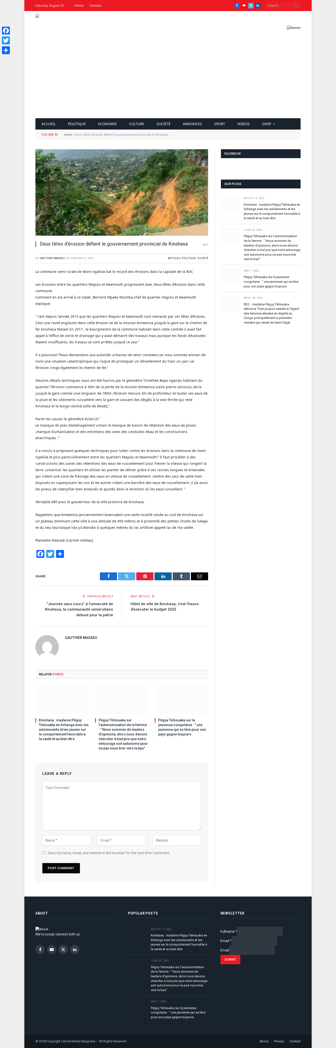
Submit (230, 959)
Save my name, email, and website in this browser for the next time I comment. (109, 853)
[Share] (6, 50)
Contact (95, 5)
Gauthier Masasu (52, 258)
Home (78, 5)
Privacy (279, 1041)
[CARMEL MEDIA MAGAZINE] (50, 27)
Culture (136, 123)
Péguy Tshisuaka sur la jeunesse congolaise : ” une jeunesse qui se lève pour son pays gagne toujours (182, 727)
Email (225, 941)
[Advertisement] (168, 81)
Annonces (192, 123)
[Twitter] (6, 40)
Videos (243, 123)
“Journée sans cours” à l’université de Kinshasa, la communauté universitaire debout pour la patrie (79, 609)
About (264, 1041)
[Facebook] (6, 30)
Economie (107, 123)
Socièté (163, 123)
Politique (77, 123)
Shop (266, 123)
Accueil (49, 123)
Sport (219, 123)
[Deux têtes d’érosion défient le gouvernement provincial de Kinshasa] (121, 192)
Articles (174, 258)
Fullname (228, 931)
